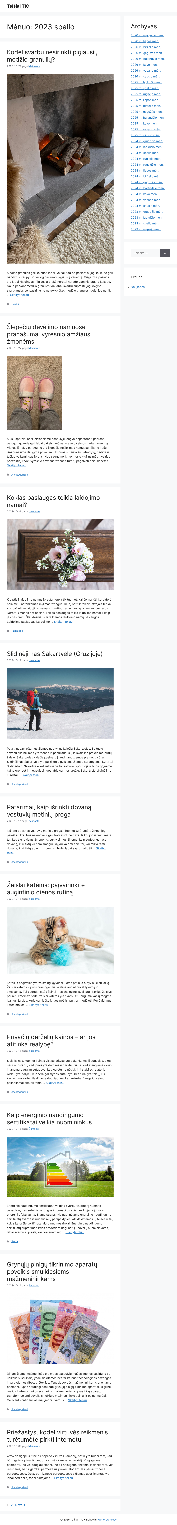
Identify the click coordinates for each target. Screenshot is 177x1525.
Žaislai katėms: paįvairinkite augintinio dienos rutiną (46, 888)
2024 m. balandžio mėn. (148, 188)
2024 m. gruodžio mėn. (147, 141)
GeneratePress (107, 1519)
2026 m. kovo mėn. (144, 64)
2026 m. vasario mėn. (146, 70)
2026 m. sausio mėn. (145, 76)
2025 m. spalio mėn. (145, 88)
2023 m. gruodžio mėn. (147, 211)
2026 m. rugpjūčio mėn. (147, 35)
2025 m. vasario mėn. (146, 129)
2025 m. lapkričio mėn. (146, 82)
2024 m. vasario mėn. (146, 200)
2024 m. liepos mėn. (145, 170)
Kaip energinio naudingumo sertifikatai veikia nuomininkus (49, 1118)
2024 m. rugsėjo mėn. (146, 158)
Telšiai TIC (18, 6)
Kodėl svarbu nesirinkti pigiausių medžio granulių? (52, 55)
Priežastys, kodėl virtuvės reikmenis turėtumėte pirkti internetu (57, 1436)
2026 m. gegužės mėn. (147, 53)
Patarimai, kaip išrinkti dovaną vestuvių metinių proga (49, 810)
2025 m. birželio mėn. (146, 106)
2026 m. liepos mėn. (145, 41)
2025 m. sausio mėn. (145, 135)
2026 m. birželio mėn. (146, 47)
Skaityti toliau (19, 295)
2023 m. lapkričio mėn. (146, 217)
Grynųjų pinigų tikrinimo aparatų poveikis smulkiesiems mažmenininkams (52, 1271)
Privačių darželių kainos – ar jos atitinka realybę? (51, 1040)
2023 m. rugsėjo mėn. (146, 229)
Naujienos (138, 287)
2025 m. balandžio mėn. (148, 117)
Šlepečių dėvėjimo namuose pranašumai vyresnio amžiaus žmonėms (48, 334)
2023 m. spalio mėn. (145, 223)
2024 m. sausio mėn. (145, 206)
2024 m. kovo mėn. (144, 194)
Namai (14, 1241)
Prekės (15, 303)
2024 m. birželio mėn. (146, 176)
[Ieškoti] (165, 253)
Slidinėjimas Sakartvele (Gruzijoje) (55, 653)
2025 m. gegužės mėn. (147, 111)
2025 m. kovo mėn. (144, 123)
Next (20, 1505)
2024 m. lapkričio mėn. (146, 147)
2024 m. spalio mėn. (145, 153)
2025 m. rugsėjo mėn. (146, 94)
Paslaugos (17, 630)
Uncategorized (19, 474)
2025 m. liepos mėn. (145, 100)
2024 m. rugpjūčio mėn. (147, 164)
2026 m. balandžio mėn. (148, 59)
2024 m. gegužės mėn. (147, 182)
